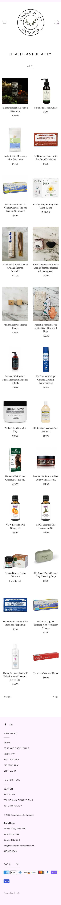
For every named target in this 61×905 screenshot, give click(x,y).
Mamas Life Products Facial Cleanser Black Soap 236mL (15, 379)
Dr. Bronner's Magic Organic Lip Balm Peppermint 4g (45, 379)
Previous (8, 697)
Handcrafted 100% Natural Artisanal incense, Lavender (15, 267)
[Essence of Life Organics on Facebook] (5, 725)
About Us (9, 794)
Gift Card (10, 771)
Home (7, 743)
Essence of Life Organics (22, 815)
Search (8, 789)
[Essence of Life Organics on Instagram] (11, 725)
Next (55, 697)
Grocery (9, 754)
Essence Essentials (16, 748)
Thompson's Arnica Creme (45, 673)
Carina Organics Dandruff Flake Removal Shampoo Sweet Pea (15, 676)
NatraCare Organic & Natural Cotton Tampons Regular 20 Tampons (15, 207)
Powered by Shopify (12, 893)
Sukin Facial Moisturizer (45, 107)
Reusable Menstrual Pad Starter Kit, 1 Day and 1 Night (45, 328)
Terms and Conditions (18, 800)
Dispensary (11, 765)
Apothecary (11, 759)
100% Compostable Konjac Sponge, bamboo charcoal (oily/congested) (46, 267)
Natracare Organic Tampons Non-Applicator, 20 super (46, 624)
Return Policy (13, 806)
